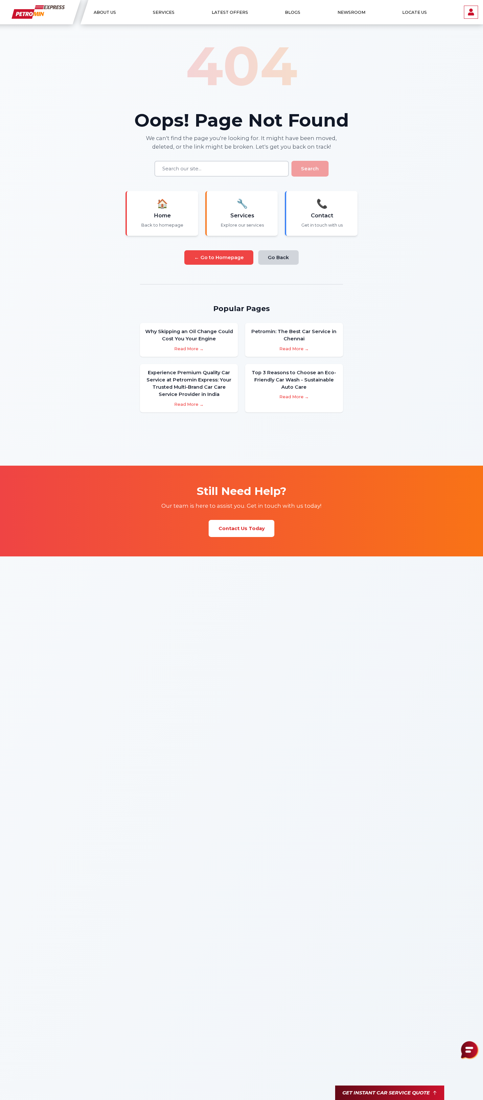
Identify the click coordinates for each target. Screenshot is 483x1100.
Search (310, 169)
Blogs (292, 12)
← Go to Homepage (219, 257)
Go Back (278, 257)
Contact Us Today (241, 528)
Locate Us (414, 12)
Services (163, 12)
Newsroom (351, 12)
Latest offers (229, 12)
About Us (105, 12)
